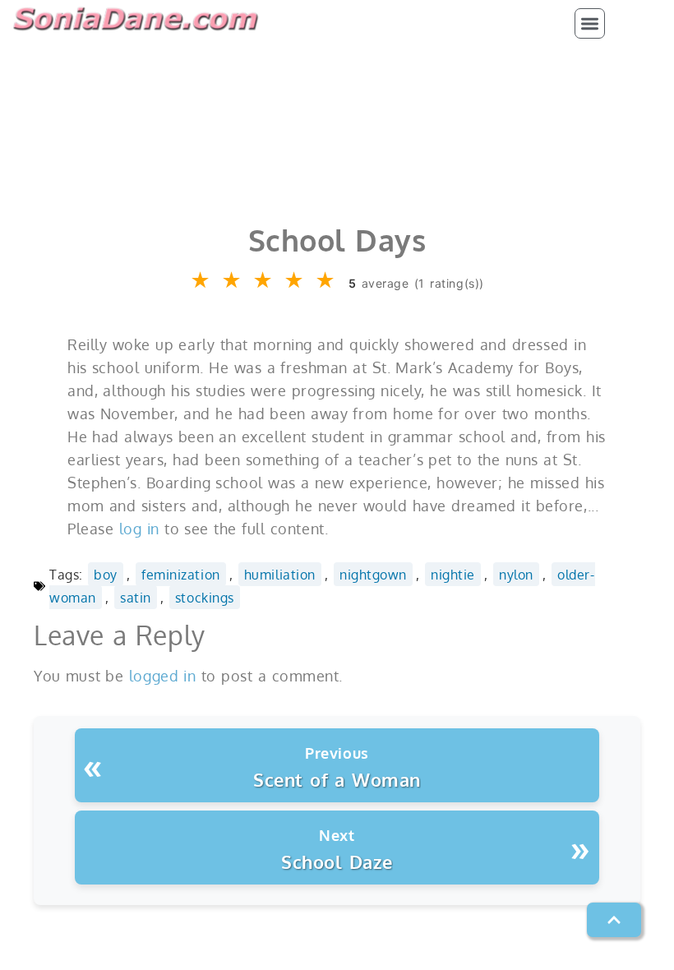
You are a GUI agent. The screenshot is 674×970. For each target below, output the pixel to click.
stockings (204, 597)
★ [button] (201, 281)
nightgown (373, 574)
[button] (590, 23)
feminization (180, 574)
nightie (453, 574)
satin (135, 597)
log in (139, 529)
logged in (162, 676)
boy (106, 574)
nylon (516, 574)
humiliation (280, 574)
